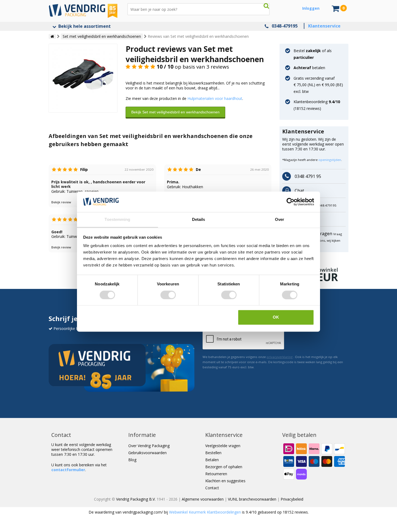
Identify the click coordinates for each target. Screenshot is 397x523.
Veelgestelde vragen (222, 445)
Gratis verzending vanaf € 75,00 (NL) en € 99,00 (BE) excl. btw (318, 85)
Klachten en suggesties (225, 480)
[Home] (52, 36)
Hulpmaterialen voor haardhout (214, 98)
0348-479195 (285, 26)
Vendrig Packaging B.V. (136, 499)
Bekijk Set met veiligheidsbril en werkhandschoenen (175, 112)
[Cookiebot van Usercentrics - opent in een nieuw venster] (290, 202)
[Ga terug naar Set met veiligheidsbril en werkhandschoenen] (83, 77)
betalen (309, 67)
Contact (212, 487)
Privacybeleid (292, 499)
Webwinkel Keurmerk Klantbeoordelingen (205, 512)
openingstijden (329, 160)
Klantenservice (324, 26)
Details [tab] (198, 219)
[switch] (168, 295)
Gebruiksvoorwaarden (147, 452)
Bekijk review (61, 202)
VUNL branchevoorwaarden (252, 499)
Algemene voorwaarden (203, 499)
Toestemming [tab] (117, 219)
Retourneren (216, 473)
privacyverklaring (279, 357)
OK (276, 317)
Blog (132, 459)
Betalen (212, 459)
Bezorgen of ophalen (223, 466)
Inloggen (310, 8)
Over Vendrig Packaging (149, 445)
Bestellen (213, 452)
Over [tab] (279, 219)
